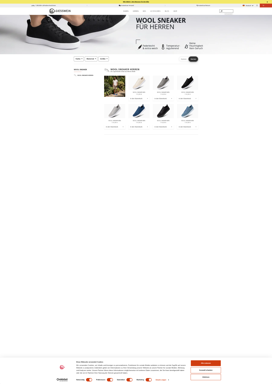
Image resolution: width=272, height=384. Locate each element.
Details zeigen (161, 380)
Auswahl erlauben (205, 370)
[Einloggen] (257, 5)
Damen (183, 59)
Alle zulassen (206, 363)
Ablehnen (205, 377)
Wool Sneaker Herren (125, 69)
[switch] (110, 379)
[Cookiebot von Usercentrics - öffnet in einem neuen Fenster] (62, 379)
